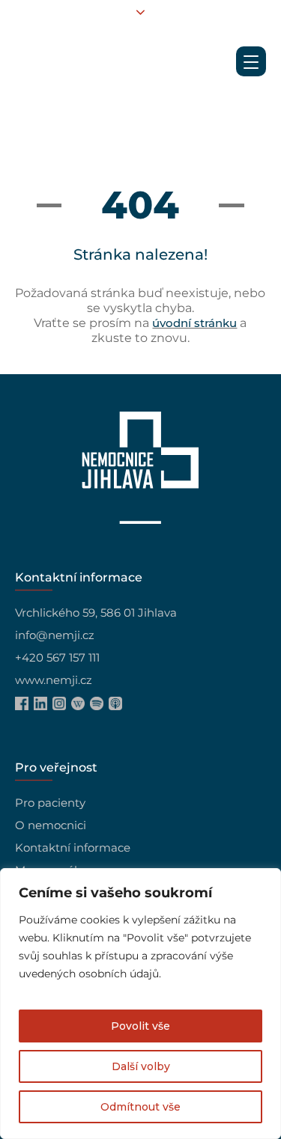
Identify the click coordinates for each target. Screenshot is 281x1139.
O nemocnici (50, 825)
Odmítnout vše (140, 1107)
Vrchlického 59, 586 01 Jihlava (96, 612)
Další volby (141, 1066)
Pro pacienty (50, 803)
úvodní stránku (194, 323)
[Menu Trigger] (251, 61)
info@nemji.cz (54, 635)
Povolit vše (140, 1026)
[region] (140, 1003)
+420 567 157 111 (57, 657)
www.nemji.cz (53, 680)
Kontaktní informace (72, 847)
